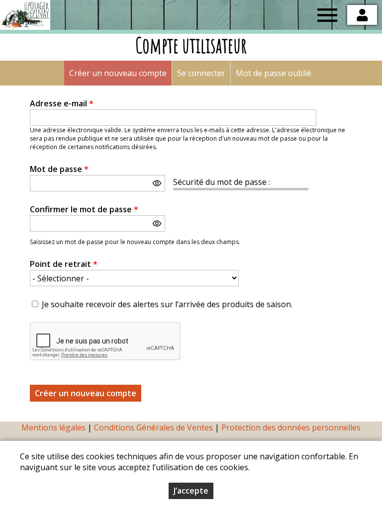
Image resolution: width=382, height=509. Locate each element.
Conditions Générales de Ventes (154, 427)
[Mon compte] (362, 15)
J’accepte (191, 490)
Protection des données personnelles (291, 427)
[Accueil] (25, 15)
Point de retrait (63, 263)
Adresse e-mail (62, 103)
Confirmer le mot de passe (84, 209)
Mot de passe (59, 169)
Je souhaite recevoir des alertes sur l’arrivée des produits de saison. (167, 304)
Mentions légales (53, 427)
